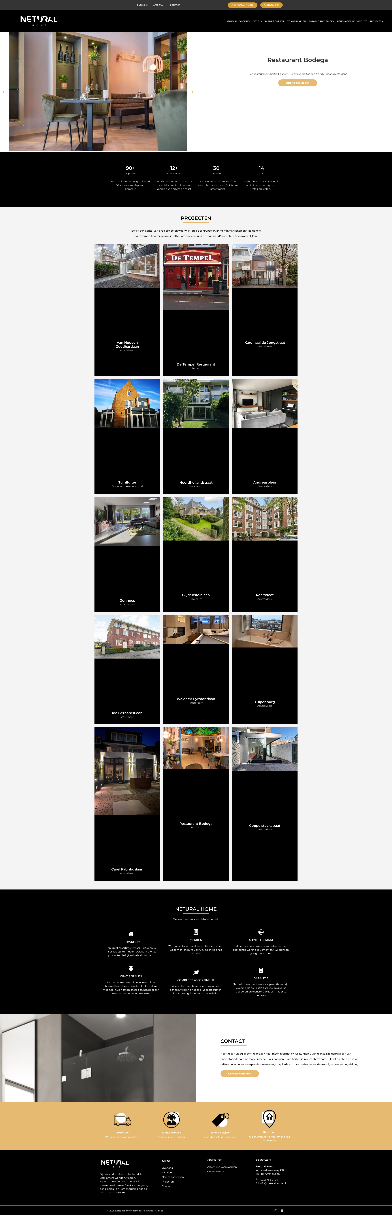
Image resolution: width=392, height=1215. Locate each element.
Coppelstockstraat (264, 826)
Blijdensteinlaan (196, 595)
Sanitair (231, 21)
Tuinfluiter (127, 482)
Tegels (257, 21)
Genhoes (127, 600)
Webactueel (135, 1210)
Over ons (142, 5)
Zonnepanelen (296, 21)
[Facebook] (282, 1210)
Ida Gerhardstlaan (127, 713)
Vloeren (244, 21)
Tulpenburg (265, 702)
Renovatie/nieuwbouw (352, 21)
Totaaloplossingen (321, 21)
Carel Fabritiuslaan (127, 869)
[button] (4, 92)
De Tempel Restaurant (196, 364)
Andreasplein (264, 482)
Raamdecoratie (274, 21)
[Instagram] (276, 1210)
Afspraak (158, 5)
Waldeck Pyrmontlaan (196, 699)
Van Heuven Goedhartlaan (127, 345)
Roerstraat (265, 595)
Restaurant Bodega (196, 824)
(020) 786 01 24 (268, 1179)
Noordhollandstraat (196, 482)
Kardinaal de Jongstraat (264, 343)
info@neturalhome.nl (272, 1183)
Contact (175, 5)
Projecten (376, 21)
